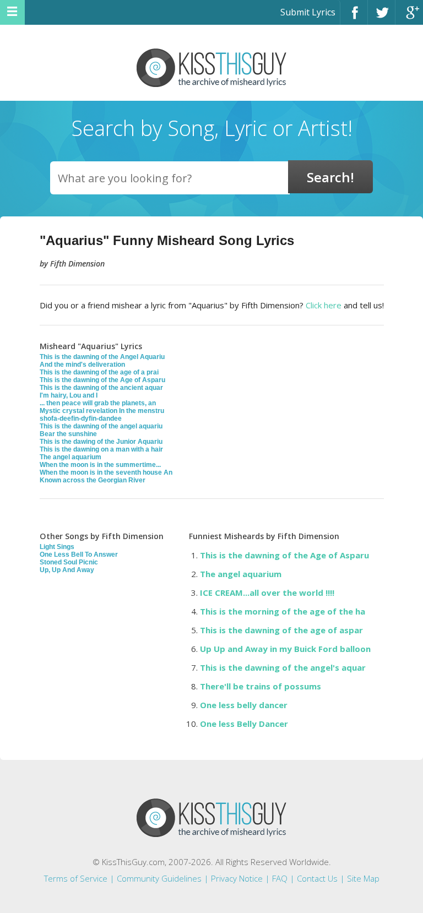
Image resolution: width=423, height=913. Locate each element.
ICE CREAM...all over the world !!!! (267, 592)
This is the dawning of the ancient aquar (101, 388)
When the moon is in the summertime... (100, 465)
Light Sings (57, 547)
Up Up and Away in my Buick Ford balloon (285, 648)
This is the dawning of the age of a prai (99, 372)
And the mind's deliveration (82, 364)
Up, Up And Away (67, 570)
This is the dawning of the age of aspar (281, 629)
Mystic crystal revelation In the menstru (102, 411)
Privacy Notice (237, 878)
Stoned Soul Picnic (69, 562)
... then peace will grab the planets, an (98, 403)
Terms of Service (75, 878)
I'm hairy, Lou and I (68, 395)
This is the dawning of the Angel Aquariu (102, 357)
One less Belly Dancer (244, 723)
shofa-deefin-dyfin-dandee (81, 418)
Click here (323, 305)
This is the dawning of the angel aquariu (101, 426)
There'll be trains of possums (260, 686)
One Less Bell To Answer (79, 554)
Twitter (381, 17)
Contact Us (317, 878)
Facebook (353, 17)
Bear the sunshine (68, 434)
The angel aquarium (70, 457)
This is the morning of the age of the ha (282, 611)
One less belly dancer (244, 704)
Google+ (409, 17)
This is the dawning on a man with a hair (101, 449)
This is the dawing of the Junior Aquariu (101, 441)
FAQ (280, 878)
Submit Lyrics (307, 12)
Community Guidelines (159, 878)
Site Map (363, 878)
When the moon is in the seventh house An (106, 472)
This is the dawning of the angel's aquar (283, 667)
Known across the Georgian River (92, 480)
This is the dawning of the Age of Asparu (102, 380)
